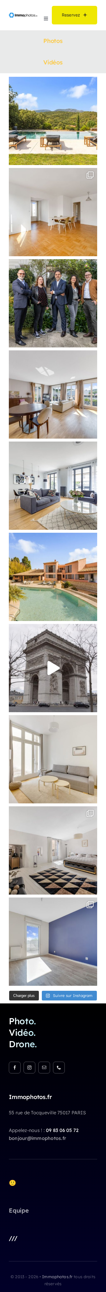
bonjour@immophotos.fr (37, 1138)
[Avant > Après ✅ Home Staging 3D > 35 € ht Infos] (53, 942)
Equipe (19, 1210)
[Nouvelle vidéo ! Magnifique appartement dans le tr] (53, 668)
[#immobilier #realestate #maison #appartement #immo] (53, 577)
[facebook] (15, 1067)
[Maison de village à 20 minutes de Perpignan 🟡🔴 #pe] (53, 850)
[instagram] (29, 1067)
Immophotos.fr (58, 1276)
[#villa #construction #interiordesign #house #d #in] (53, 394)
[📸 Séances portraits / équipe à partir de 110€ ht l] (53, 303)
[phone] (59, 1067)
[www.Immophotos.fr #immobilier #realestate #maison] (53, 486)
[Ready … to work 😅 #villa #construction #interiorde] (53, 121)
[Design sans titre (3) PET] (23, 14)
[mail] (44, 1067)
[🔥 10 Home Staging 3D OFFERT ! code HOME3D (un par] (53, 212)
